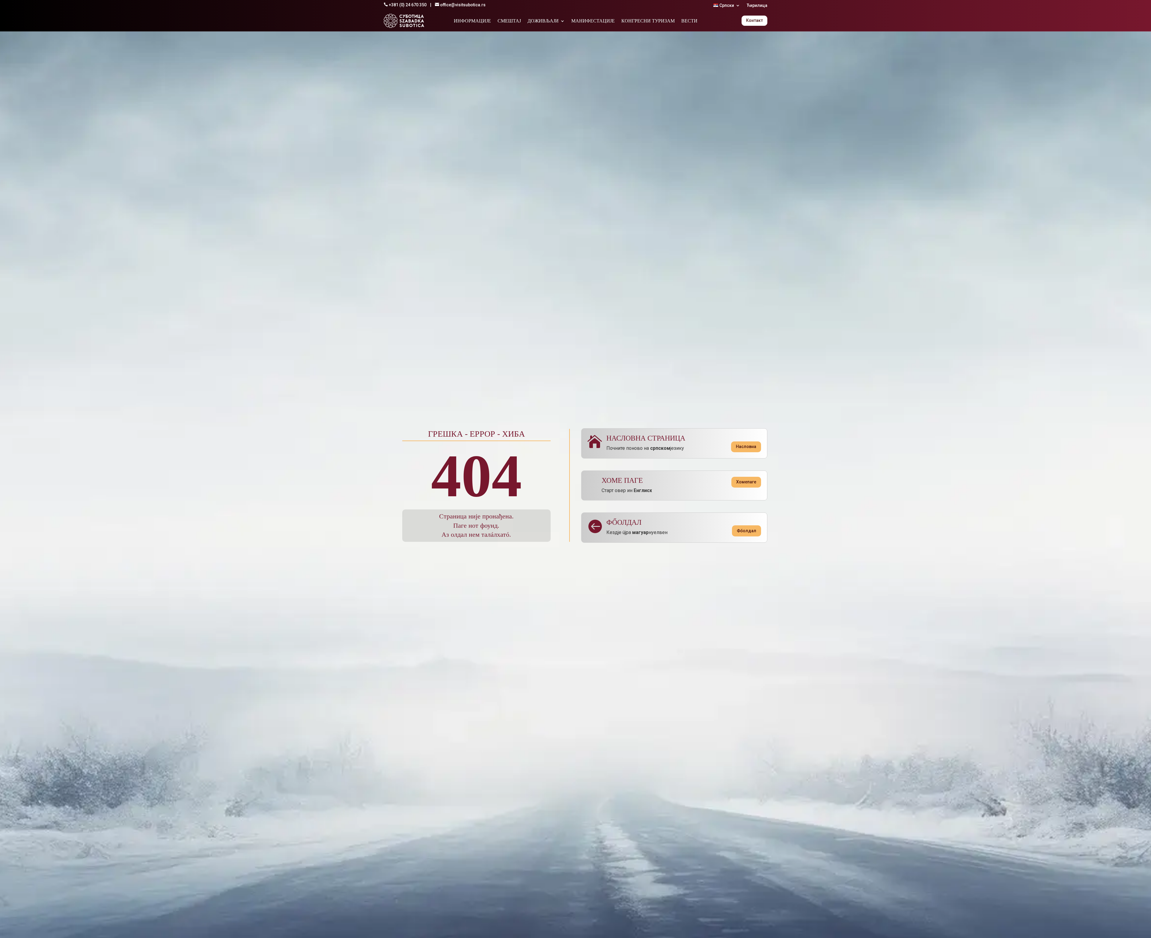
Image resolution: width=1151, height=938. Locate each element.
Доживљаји (543, 21)
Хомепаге (746, 481)
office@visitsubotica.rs (463, 4)
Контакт (754, 20)
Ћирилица (757, 5)
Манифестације (593, 21)
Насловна (746, 446)
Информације (472, 21)
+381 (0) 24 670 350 (408, 4)
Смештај (509, 21)
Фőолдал (746, 530)
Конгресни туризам (648, 21)
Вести (689, 21)
